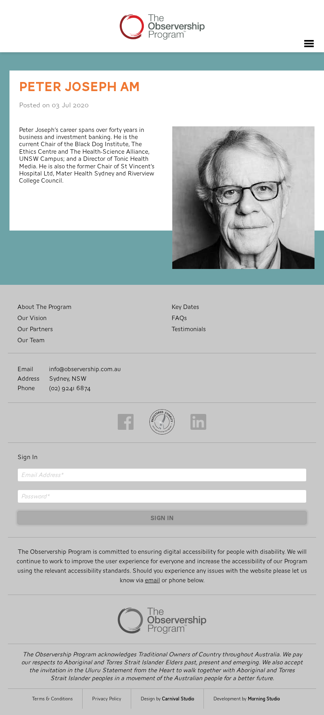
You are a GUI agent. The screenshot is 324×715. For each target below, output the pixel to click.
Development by (246, 699)
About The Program (44, 307)
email (152, 580)
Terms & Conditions (52, 699)
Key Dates (185, 307)
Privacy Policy (106, 699)
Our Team (31, 340)
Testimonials (188, 329)
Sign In (27, 457)
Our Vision (32, 318)
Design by (167, 699)
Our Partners (35, 329)
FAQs (179, 318)
